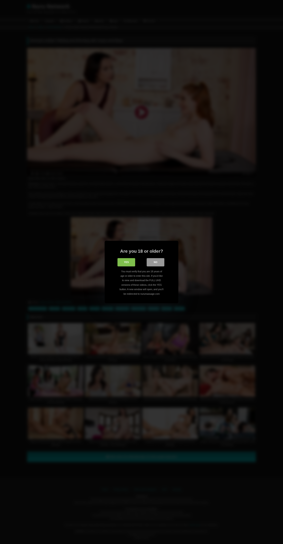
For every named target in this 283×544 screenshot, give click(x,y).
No (155, 262)
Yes (126, 262)
